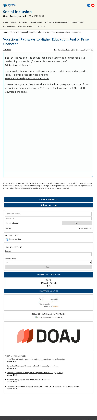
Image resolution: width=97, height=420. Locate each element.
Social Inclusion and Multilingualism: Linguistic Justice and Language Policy (35, 373)
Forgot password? (85, 228)
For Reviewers (9, 26)
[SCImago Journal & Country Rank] (48, 317)
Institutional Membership (57, 22)
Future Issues (36, 22)
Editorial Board (25, 26)
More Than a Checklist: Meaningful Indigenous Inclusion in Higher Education (36, 359)
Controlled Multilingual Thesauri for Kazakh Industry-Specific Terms (32, 366)
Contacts (40, 26)
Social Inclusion (17, 12)
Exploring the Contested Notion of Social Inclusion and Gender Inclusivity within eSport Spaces (43, 386)
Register (8, 228)
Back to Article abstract (63, 50)
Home (5, 22)
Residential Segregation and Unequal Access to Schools (28, 379)
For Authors (77, 22)
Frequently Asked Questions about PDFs (27, 78)
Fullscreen (7, 49)
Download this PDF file (84, 50)
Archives (23, 22)
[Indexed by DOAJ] (48, 336)
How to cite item (15, 239)
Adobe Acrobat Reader (17, 65)
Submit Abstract (48, 199)
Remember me (13, 223)
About (14, 22)
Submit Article (49, 205)
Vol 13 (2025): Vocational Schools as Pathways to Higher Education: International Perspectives (45, 32)
